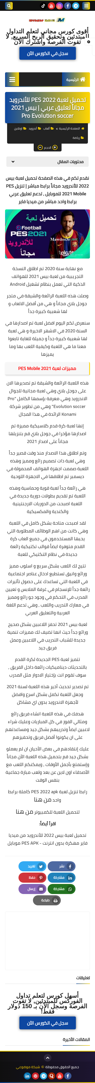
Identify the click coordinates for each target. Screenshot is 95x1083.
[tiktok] (43, 5)
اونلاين (18, 128)
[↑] (47, 1058)
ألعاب (46, 128)
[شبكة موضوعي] (47, 19)
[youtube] (51, 5)
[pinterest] (35, 1075)
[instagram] (59, 5)
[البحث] (9, 6)
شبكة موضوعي (28, 1067)
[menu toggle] (86, 6)
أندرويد (33, 128)
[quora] (51, 1075)
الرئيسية (72, 79)
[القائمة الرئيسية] (12, 79)
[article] (47, 929)
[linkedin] (27, 1075)
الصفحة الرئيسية (69, 128)
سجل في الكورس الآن (48, 53)
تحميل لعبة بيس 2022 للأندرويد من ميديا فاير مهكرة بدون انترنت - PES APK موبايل (47, 839)
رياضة (76, 138)
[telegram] (75, 5)
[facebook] (67, 5)
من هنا (42, 799)
